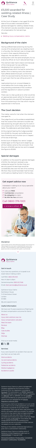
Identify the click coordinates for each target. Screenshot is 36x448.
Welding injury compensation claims (16, 36)
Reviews (4, 325)
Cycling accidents (7, 362)
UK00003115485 (6, 435)
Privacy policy (20, 437)
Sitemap (4, 336)
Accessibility (21, 439)
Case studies (5, 330)
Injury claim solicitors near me (11, 317)
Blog (2, 328)
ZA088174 (29, 396)
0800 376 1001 (16, 201)
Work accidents (6, 357)
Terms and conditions (8, 437)
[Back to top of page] (18, 252)
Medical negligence (7, 368)
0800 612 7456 (18, 282)
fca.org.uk (4, 392)
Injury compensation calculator (11, 320)
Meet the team (6, 322)
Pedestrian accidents (8, 365)
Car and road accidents (9, 360)
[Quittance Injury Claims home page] (9, 3)
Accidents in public (7, 370)
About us (4, 314)
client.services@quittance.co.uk (16, 285)
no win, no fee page (12, 418)
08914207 (6, 396)
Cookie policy (13, 439)
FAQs (3, 333)
